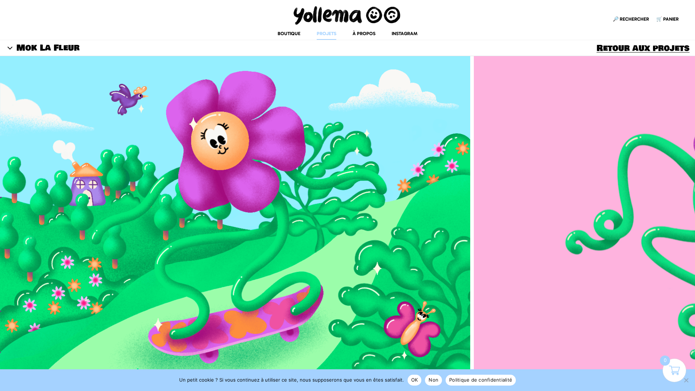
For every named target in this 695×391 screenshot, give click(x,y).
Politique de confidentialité (480, 380)
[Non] (686, 380)
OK (414, 380)
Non (433, 380)
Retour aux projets (643, 48)
